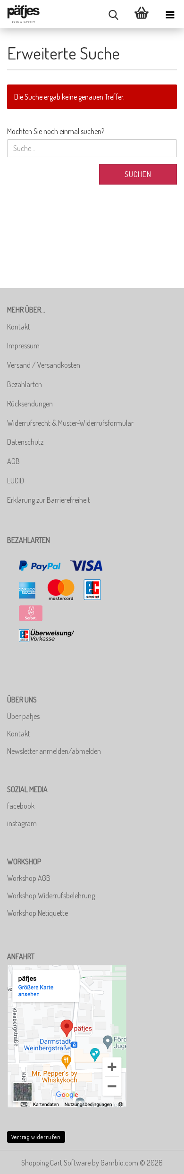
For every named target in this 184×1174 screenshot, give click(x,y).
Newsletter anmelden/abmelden (54, 751)
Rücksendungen (30, 403)
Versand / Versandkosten (43, 365)
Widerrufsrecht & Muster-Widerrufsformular (70, 423)
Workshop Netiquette (37, 913)
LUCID (15, 480)
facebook (20, 806)
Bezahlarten (24, 384)
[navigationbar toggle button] (170, 14)
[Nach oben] (158, 1159)
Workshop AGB (28, 878)
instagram (22, 823)
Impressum (23, 345)
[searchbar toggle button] (113, 14)
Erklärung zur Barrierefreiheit (48, 500)
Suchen (138, 174)
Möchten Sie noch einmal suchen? (55, 131)
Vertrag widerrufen (36, 1136)
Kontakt (18, 326)
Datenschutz (25, 442)
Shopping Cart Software (56, 1162)
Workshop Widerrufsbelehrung (51, 895)
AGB (13, 461)
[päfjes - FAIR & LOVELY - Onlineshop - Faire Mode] (23, 14)
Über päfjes (23, 716)
